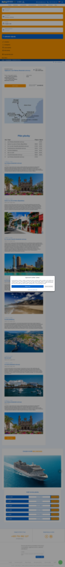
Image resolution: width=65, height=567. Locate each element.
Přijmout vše (27, 286)
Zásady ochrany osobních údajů (32, 289)
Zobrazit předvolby (49, 286)
